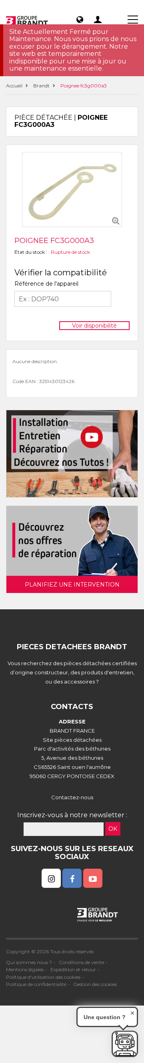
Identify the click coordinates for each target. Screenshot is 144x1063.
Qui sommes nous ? (29, 962)
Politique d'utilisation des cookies (43, 977)
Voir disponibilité (94, 325)
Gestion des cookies (95, 984)
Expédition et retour (73, 969)
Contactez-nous (72, 797)
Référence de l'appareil (46, 284)
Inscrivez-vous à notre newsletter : (72, 815)
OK (112, 828)
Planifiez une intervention (72, 584)
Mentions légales (25, 969)
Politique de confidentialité (36, 984)
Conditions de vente (81, 962)
